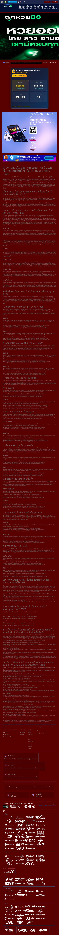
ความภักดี (22, 732)
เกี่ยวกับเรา (5, 732)
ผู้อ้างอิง (22, 734)
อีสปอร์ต (46, 8)
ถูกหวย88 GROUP (43, 733)
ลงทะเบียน (55, 1)
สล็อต (24, 8)
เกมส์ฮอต (20, 8)
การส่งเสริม (53, 9)
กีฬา (35, 8)
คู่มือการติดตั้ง (33, 139)
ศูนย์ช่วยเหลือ (6, 734)
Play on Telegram (13, 1)
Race (31, 8)
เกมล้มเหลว (38, 9)
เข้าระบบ (47, 1)
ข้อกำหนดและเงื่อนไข (8, 737)
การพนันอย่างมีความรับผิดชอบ (10, 730)
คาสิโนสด (27, 9)
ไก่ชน (50, 8)
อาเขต (42, 8)
